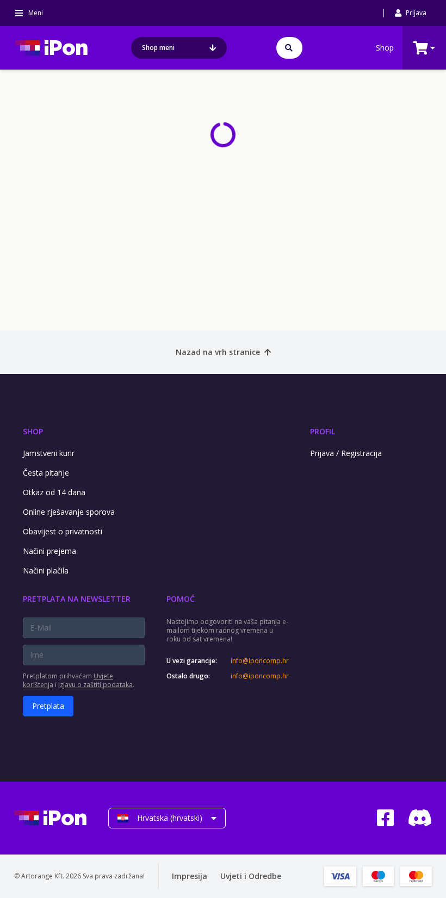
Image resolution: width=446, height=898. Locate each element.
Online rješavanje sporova (69, 512)
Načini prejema (49, 551)
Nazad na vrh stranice (218, 352)
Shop (385, 47)
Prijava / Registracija (346, 453)
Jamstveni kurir (49, 453)
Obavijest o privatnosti (62, 531)
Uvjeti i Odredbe (250, 876)
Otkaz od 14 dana (54, 492)
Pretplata (48, 706)
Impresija (189, 876)
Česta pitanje (46, 472)
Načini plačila (46, 570)
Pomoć (180, 599)
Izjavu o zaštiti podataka (95, 684)
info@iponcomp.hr (259, 661)
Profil (322, 431)
